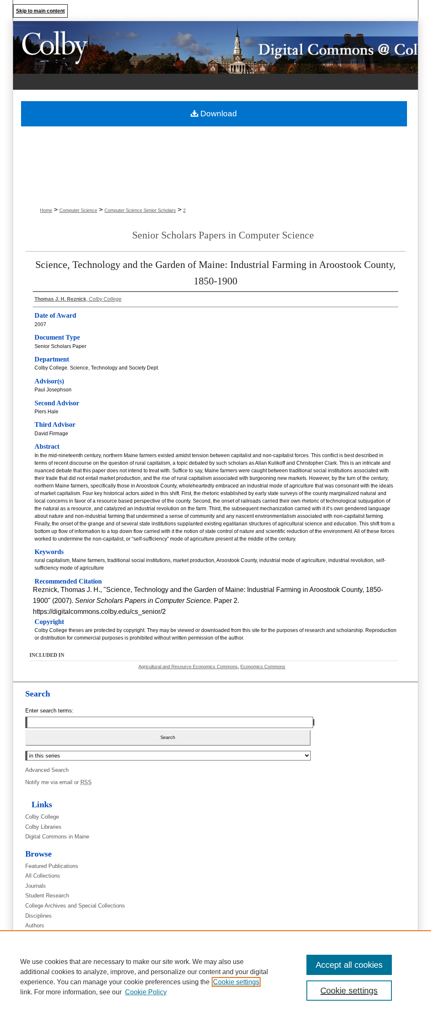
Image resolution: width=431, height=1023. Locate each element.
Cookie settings (236, 982)
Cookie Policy (146, 992)
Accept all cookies (349, 964)
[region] (215, 976)
